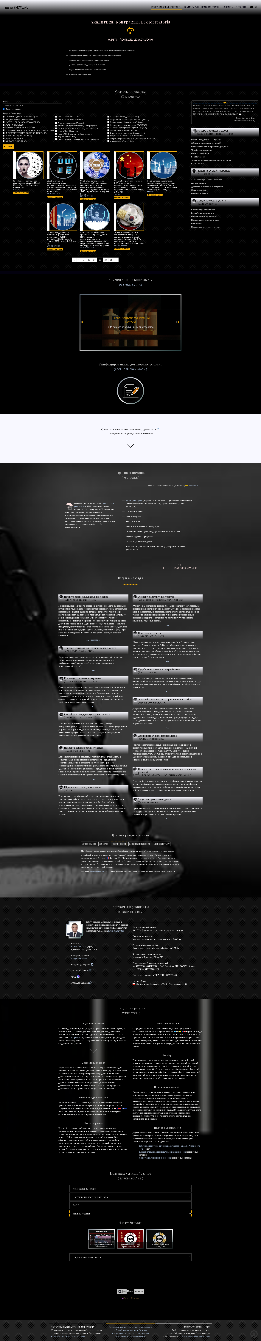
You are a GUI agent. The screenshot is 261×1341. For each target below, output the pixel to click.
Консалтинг (196, 223)
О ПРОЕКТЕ (241, 7)
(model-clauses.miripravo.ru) (130, 369)
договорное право (134, 500)
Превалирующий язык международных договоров (162, 1152)
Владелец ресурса (61, 1336)
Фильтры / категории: (12, 113)
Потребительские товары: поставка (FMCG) (129, 119)
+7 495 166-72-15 (78, 946)
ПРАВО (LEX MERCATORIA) (70, 119)
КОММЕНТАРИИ (191, 7)
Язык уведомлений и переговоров (155, 1158)
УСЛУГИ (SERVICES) (14, 125)
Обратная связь (78, 1336)
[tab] (89, 844)
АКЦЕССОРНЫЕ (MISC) (16, 141)
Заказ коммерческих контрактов (206, 180)
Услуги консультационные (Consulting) (127, 136)
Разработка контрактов (202, 213)
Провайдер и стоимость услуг (206, 227)
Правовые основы (200, 194)
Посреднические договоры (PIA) (124, 117)
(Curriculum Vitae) (116, 931)
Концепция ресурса (97, 871)
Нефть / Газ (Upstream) (68, 131)
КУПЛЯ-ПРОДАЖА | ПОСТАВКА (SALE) (22, 117)
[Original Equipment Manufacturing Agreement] (130, 322)
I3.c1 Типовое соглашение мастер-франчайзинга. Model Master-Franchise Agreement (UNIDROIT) (26, 184)
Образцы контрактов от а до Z (206, 143)
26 (89, 259)
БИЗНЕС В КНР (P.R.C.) (15, 138)
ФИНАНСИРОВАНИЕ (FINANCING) (20, 128)
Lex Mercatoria (198, 157)
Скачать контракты (117, 1327)
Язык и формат (198, 190)
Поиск (9, 146)
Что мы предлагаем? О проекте (206, 140)
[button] (130, 1188)
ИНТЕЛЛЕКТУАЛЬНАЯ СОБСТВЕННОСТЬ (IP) (26, 133)
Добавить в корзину (21, 193)
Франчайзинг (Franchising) (122, 141)
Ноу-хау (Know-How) (67, 136)
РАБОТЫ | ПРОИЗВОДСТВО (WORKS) (22, 122)
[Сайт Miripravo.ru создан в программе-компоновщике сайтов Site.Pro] (139, 1291)
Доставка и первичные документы (207, 187)
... (83, 259)
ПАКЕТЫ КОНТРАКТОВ (68, 117)
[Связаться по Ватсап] (90, 983)
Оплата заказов (198, 183)
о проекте (75, 1037)
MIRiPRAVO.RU (19, 7)
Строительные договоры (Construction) (127, 133)
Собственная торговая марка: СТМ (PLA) (128, 128)
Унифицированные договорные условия (211, 160)
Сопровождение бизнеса (203, 210)
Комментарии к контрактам (140, 1327)
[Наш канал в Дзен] (122, 1291)
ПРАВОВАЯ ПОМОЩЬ (210, 7)
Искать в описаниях (14, 109)
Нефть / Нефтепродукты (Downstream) (75, 134)
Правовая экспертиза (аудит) (205, 220)
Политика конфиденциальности (131, 1336)
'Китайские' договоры (201, 150)
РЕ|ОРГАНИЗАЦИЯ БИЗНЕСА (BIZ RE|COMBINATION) (29, 130)
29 (106, 259)
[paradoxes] (193, 486)
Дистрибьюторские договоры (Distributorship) (78, 128)
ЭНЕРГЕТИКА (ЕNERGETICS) (18, 136)
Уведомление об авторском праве (195, 1336)
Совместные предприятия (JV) (124, 130)
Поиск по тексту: (32, 101)
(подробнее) (95, 640)
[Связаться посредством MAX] (78, 977)
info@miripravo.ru (79, 958)
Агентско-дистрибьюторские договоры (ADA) (77, 126)
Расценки (143, 1330)
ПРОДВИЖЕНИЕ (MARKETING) (19, 119)
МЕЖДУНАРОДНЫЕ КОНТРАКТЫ (166, 7)
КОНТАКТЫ (228, 7)
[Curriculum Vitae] (158, 429)
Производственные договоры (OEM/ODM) (128, 125)
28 (100, 259)
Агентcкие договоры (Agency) (71, 123)
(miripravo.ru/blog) (130, 284)
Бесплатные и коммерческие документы (210, 146)
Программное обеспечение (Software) (127, 122)
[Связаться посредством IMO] (89, 970)
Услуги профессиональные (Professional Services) (132, 138)
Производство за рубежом (204, 216)
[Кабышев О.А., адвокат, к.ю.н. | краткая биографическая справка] (75, 929)
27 (94, 259)
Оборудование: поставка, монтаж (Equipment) (78, 139)
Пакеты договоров (200, 153)
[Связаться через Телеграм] (92, 964)
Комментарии (197, 164)
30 (111, 259)
